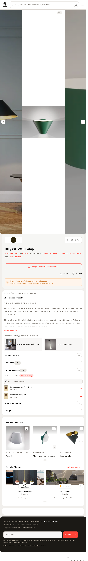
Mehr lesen (9, 330)
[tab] (6, 375)
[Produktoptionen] (26, 428)
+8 (54, 447)
